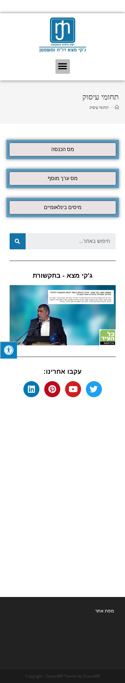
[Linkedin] (31, 389)
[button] (62, 66)
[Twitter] (94, 389)
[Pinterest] (52, 389)
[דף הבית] (117, 107)
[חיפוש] (18, 241)
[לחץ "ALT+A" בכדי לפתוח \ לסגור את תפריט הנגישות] (8, 350)
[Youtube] (73, 389)
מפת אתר (104, 611)
